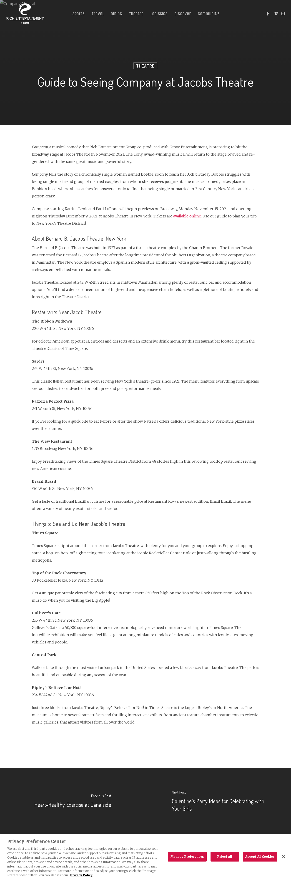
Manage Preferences (187, 857)
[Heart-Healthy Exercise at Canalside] (73, 802)
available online (187, 216)
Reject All (224, 857)
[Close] (284, 857)
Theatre (145, 66)
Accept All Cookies (260, 857)
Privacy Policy (81, 875)
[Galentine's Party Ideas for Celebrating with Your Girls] (218, 802)
